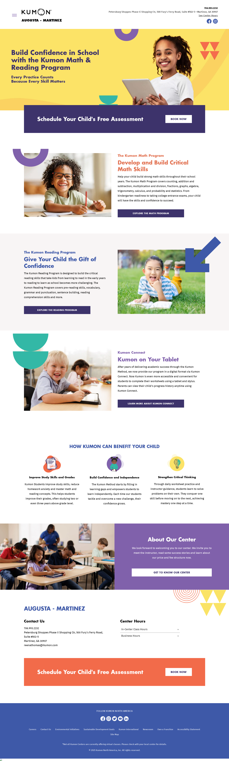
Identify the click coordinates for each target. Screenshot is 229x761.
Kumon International (129, 729)
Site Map (114, 734)
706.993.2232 (211, 8)
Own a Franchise (165, 729)
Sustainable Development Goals (99, 729)
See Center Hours (208, 15)
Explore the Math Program (151, 213)
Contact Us (46, 729)
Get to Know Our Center (172, 572)
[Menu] (15, 15)
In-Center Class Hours (134, 629)
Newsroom (148, 729)
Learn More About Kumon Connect (151, 403)
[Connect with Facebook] (209, 23)
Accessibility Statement (188, 729)
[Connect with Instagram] (215, 23)
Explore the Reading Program (57, 310)
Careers (32, 729)
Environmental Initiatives (67, 729)
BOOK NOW (179, 119)
